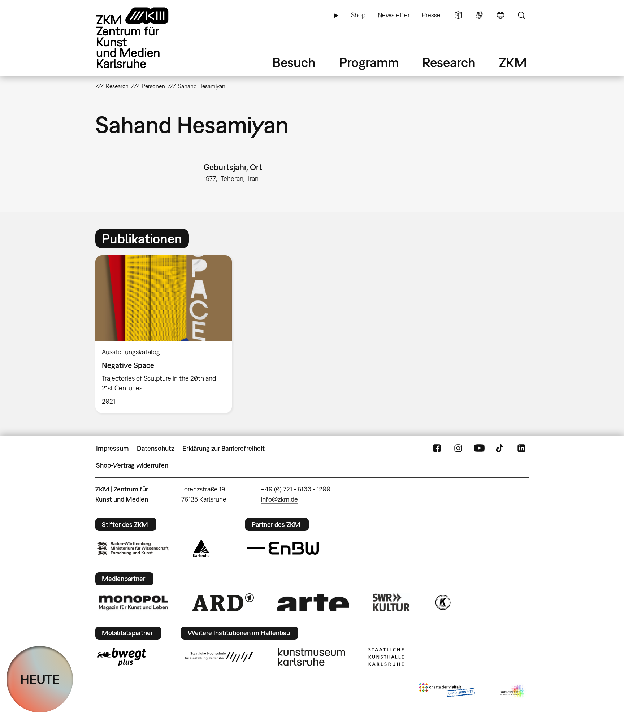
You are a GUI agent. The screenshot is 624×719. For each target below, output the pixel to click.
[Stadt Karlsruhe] (201, 548)
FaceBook (437, 448)
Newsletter (394, 15)
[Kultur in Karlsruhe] (442, 602)
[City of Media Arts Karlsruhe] (512, 692)
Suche (521, 15)
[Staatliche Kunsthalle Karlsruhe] (386, 657)
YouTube (479, 448)
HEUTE (40, 679)
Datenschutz (155, 448)
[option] (166, 334)
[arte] (313, 602)
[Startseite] (142, 38)
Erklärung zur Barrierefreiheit (223, 448)
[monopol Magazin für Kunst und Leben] (133, 602)
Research (449, 62)
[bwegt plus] (121, 657)
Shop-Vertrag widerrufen (132, 465)
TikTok (500, 448)
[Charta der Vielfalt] (447, 692)
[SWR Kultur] (391, 602)
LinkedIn (521, 448)
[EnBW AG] (283, 548)
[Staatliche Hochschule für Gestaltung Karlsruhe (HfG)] (219, 657)
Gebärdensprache (479, 15)
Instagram (458, 448)
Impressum (112, 448)
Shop (358, 15)
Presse (431, 15)
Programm (369, 62)
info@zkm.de (279, 499)
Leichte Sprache (458, 15)
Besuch (294, 62)
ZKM (513, 62)
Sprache (500, 15)
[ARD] (223, 602)
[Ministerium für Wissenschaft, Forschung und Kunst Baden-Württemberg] (133, 548)
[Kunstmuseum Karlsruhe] (311, 657)
